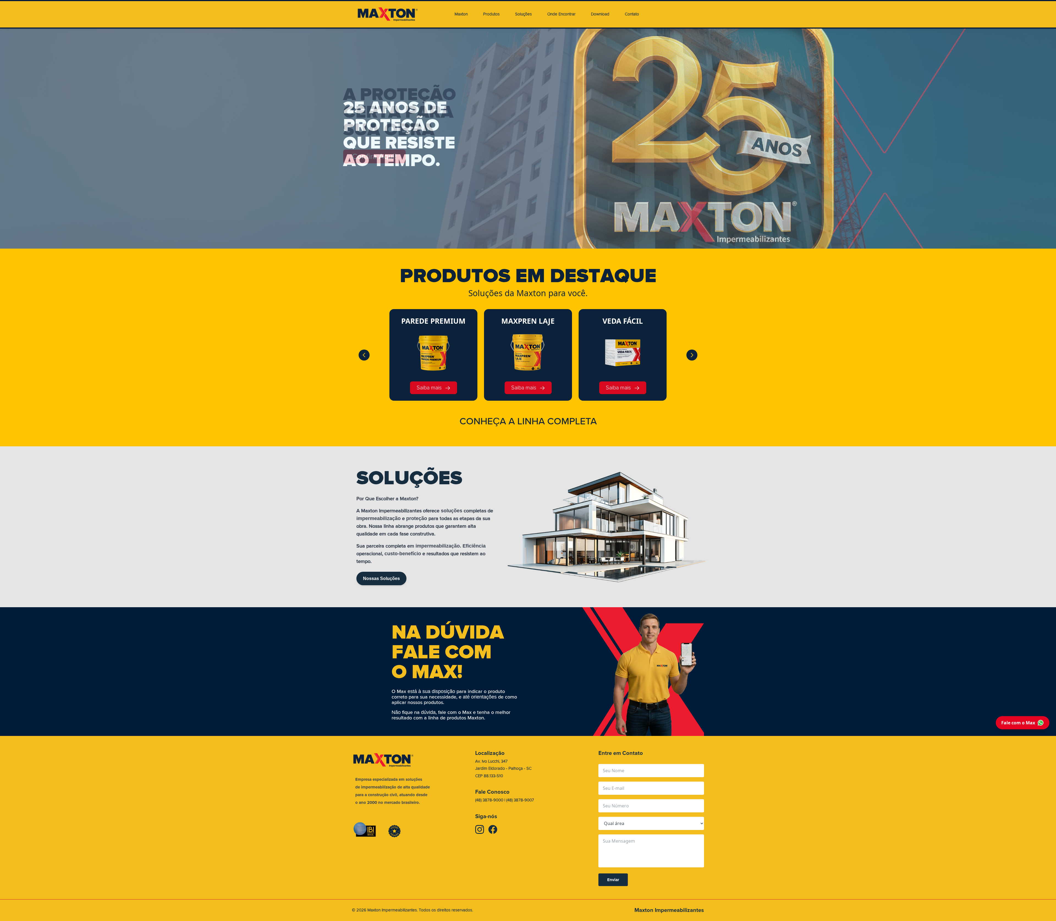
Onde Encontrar (561, 14)
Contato (632, 14)
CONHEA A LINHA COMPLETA (528, 421)
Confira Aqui (374, 156)
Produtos (491, 14)
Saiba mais (429, 387)
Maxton (461, 14)
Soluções (523, 14)
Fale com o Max (1018, 723)
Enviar (613, 879)
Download (600, 14)
